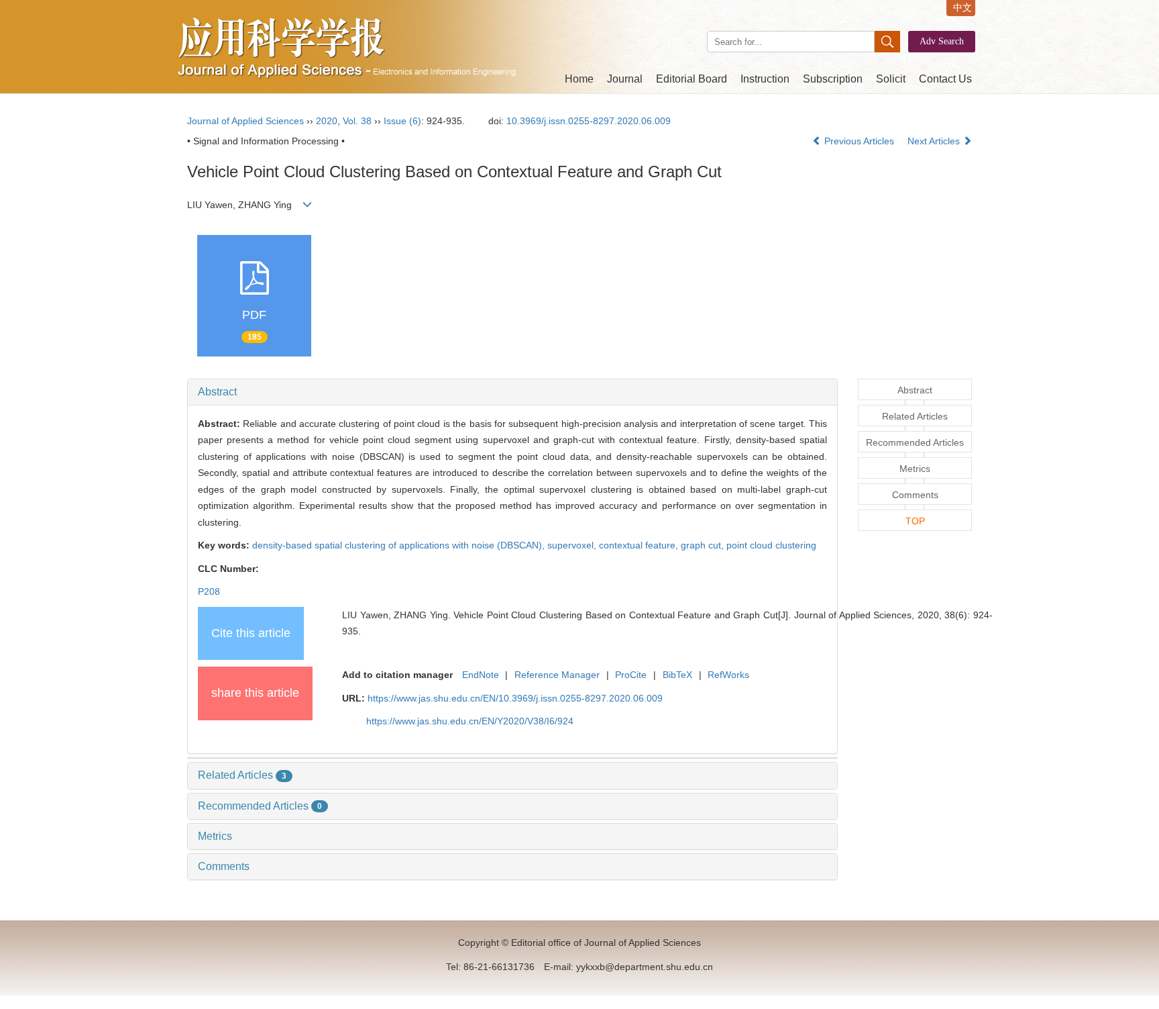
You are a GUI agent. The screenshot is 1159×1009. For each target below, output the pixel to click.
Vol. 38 (357, 120)
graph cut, (703, 545)
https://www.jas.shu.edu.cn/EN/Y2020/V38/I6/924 (469, 721)
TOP (915, 521)
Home (579, 79)
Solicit (890, 79)
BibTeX (677, 674)
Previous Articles (859, 141)
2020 (326, 120)
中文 (962, 7)
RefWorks (728, 674)
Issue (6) (402, 120)
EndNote (480, 674)
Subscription (833, 79)
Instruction (764, 79)
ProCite (631, 674)
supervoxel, (573, 545)
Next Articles (934, 141)
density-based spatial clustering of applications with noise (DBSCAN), (399, 545)
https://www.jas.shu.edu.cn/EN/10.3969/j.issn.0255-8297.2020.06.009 (515, 698)
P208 (209, 591)
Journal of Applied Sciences (245, 120)
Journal (625, 79)
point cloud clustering (771, 545)
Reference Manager (557, 674)
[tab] (512, 392)
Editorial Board (691, 79)
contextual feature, (640, 545)
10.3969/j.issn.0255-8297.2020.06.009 (588, 120)
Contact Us (945, 79)
